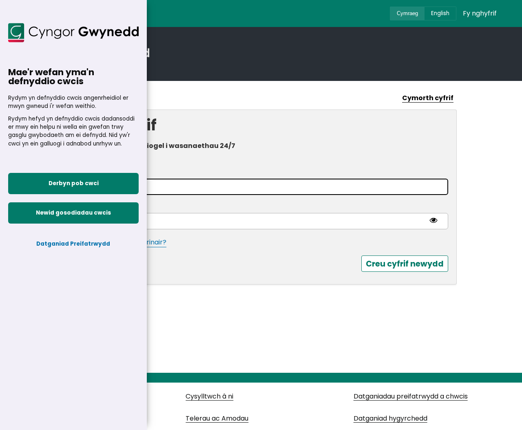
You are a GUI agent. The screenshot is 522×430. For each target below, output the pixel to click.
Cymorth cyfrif (427, 98)
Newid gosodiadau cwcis (73, 213)
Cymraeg (407, 13)
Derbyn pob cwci (74, 183)
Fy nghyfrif (480, 13)
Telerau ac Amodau (217, 418)
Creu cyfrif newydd (405, 263)
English (440, 13)
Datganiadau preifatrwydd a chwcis (411, 396)
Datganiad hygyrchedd (390, 418)
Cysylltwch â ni (209, 396)
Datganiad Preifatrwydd (74, 244)
